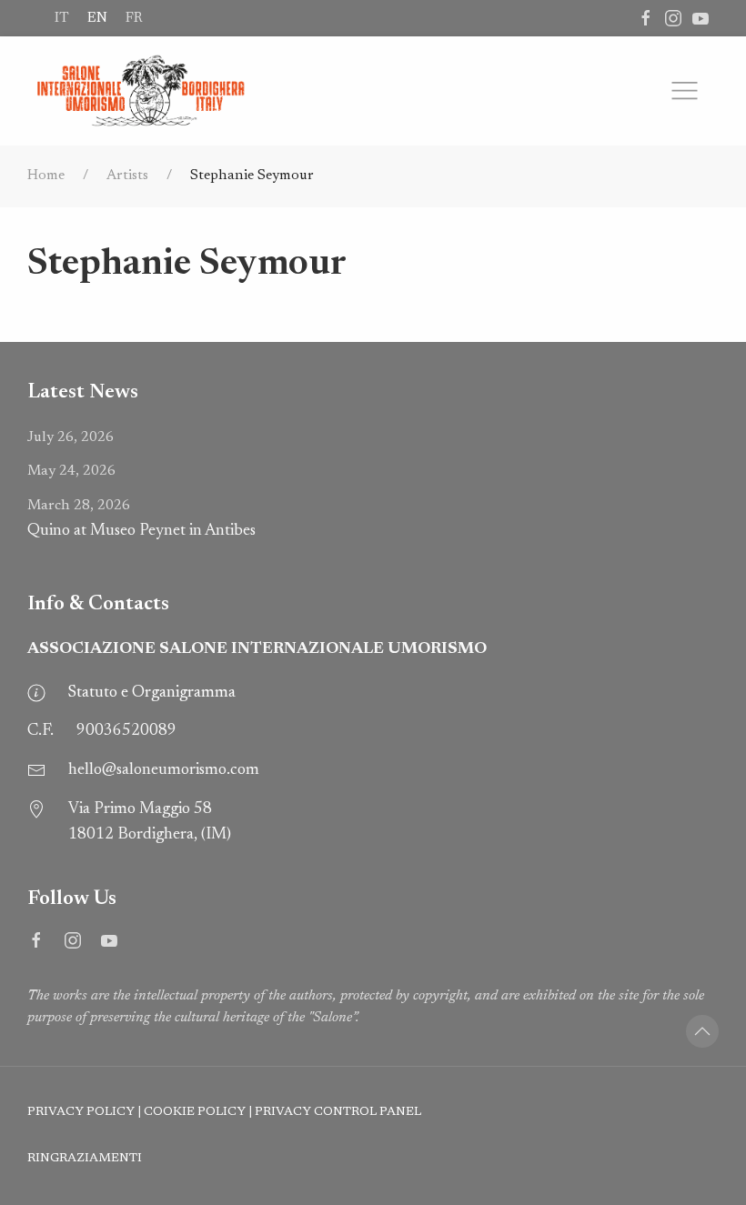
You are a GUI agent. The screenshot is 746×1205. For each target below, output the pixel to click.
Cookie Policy (195, 1112)
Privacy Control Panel (338, 1112)
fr (134, 18)
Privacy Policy (81, 1112)
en (97, 18)
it (62, 18)
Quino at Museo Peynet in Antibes (141, 518)
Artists (127, 175)
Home (46, 175)
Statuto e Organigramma (152, 693)
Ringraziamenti (84, 1158)
